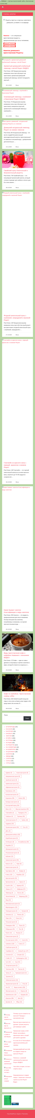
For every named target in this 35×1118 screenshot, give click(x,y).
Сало (25, 940)
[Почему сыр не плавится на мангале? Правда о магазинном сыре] (8, 1017)
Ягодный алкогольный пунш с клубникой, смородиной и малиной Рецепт (17, 318)
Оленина (9, 914)
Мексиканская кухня (13, 903)
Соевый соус (23, 951)
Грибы (25, 820)
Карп (19, 863)
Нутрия (25, 911)
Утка (24, 983)
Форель (24, 991)
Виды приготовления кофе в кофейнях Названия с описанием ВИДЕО (16, 655)
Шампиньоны (11, 994)
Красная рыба (11, 878)
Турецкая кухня (21, 973)
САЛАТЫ (8, 758)
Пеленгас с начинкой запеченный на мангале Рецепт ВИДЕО (20, 1060)
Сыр (17, 962)
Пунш (21, 925)
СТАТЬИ (8, 763)
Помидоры (10, 925)
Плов (19, 918)
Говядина (22, 812)
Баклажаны (10, 791)
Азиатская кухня (22, 772)
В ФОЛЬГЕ (9, 733)
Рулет (9, 932)
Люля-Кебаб (10, 896)
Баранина (10, 798)
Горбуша (9, 816)
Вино (8, 809)
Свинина (10, 943)
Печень (20, 914)
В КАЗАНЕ (9, 729)
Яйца (19, 1002)
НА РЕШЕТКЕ (10, 745)
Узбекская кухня (12, 980)
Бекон (22, 798)
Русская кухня (12, 940)
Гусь (25, 827)
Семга (21, 943)
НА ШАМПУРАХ (11, 749)
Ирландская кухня (12, 849)
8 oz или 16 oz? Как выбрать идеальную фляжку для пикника (21, 1043)
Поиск (6, 715)
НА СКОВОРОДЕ (11, 747)
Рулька (19, 932)
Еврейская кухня (12, 838)
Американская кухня (13, 776)
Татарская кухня (11, 965)
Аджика (9, 772)
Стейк (9, 958)
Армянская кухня (12, 783)
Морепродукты (11, 907)
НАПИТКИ (9, 754)
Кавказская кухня (12, 860)
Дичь (8, 831)
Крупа (22, 882)
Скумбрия (10, 951)
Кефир (22, 871)
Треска (21, 969)
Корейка (20, 874)
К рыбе (9, 885)
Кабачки (9, 856)
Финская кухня (11, 991)
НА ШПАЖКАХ (10, 751)
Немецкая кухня (11, 911)
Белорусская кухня (12, 802)
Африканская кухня (12, 787)
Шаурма (24, 994)
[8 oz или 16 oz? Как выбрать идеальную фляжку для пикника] (8, 1044)
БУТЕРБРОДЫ (10, 726)
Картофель (10, 871)
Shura (17, 85)
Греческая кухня (11, 820)
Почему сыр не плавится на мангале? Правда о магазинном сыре (21, 1016)
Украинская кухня (12, 983)
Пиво (8, 918)
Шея (20, 998)
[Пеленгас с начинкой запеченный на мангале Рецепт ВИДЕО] (8, 1061)
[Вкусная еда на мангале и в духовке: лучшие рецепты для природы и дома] (8, 1025)
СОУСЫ (8, 760)
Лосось (20, 892)
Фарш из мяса (19, 987)
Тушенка (9, 976)
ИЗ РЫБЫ (9, 742)
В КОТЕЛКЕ (9, 731)
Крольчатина (10, 882)
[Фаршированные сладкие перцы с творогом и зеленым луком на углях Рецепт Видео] (8, 1078)
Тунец (8, 973)
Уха (8, 987)
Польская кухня (11, 922)
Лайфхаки (21, 889)
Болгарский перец (12, 805)
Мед (8, 900)
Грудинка (10, 823)
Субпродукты (21, 958)
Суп (8, 962)
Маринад (23, 896)
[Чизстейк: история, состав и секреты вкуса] (8, 1070)
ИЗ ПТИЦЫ (9, 740)
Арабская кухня (11, 780)
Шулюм (9, 1002)
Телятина (10, 969)
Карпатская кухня (12, 867)
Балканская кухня (12, 794)
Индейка (9, 845)
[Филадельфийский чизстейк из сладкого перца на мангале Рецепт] (8, 1052)
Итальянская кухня (12, 852)
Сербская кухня (11, 947)
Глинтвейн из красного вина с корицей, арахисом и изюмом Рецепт (15, 465)
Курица (20, 885)
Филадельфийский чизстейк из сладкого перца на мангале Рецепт (21, 1051)
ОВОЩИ (8, 756)
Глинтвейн (10, 812)
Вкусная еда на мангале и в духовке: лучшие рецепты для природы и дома (21, 1024)
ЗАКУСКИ (9, 736)
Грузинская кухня (12, 827)
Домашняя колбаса (13, 834)
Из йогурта (10, 842)
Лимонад (9, 892)
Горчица (21, 816)
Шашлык (10, 998)
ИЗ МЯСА (9, 738)
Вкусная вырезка (22, 809)
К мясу (9, 874)
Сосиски (9, 954)
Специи (20, 954)
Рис (21, 929)
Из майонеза (23, 842)
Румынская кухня (12, 936)
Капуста (9, 863)
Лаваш (9, 889)
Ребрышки (10, 929)
